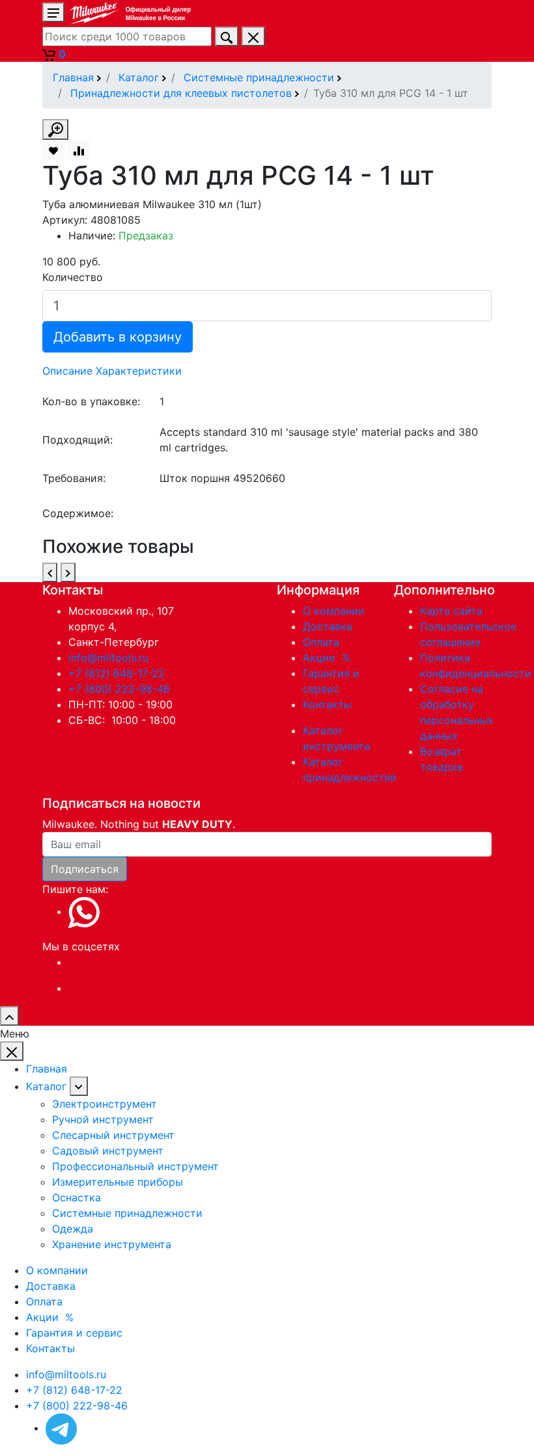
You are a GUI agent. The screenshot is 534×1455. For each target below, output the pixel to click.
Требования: (73, 478)
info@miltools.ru (108, 657)
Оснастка (76, 1197)
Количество (72, 277)
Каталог (46, 1086)
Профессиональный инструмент (135, 1166)
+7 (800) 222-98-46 (119, 688)
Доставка (327, 626)
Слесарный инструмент (113, 1134)
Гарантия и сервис (74, 1332)
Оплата (321, 641)
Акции (328, 657)
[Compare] (79, 150)
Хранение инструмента (111, 1244)
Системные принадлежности (127, 1213)
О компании (334, 610)
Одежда (72, 1228)
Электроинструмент (104, 1103)
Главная (46, 1068)
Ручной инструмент (103, 1119)
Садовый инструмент (107, 1150)
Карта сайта (451, 610)
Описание (67, 370)
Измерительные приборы (117, 1181)
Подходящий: (77, 439)
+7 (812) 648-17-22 (116, 673)
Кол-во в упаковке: (91, 401)
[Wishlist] (53, 150)
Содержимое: (77, 513)
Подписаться (85, 868)
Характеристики (139, 370)
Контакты (327, 704)
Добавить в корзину (117, 337)
